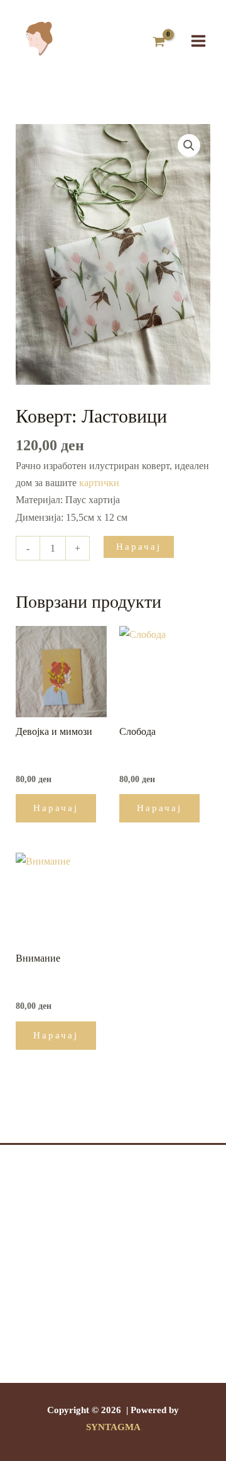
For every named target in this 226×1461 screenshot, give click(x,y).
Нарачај (138, 547)
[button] (189, 145)
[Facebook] (94, 1340)
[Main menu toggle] (198, 40)
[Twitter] (113, 1340)
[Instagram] (131, 1340)
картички (99, 482)
